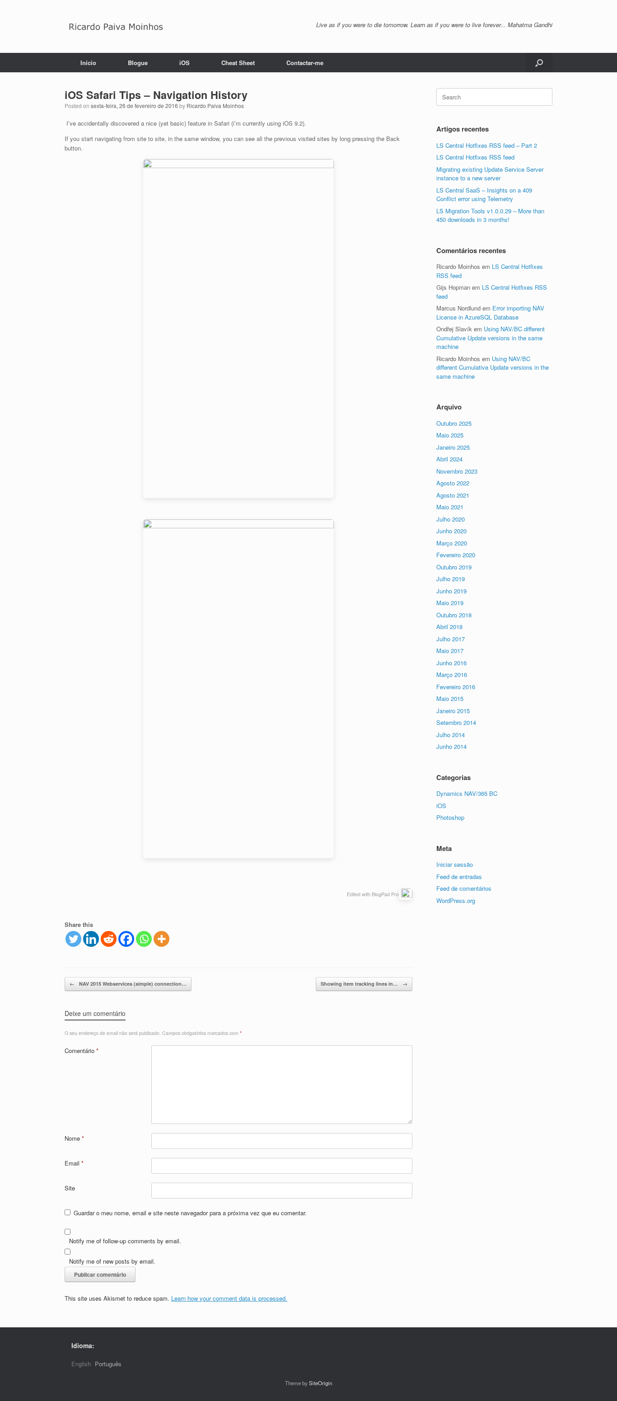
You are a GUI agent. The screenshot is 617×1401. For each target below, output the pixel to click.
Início (88, 62)
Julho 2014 (450, 734)
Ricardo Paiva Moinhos (215, 105)
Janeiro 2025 (453, 447)
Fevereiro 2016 (455, 686)
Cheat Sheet (238, 62)
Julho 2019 (450, 578)
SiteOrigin (320, 1383)
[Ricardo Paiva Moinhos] (116, 26)
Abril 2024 (449, 459)
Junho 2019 (451, 591)
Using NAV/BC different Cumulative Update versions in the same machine (490, 337)
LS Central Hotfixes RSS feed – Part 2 (486, 145)
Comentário (81, 1050)
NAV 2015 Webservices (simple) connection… (128, 983)
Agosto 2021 (452, 495)
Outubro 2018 (454, 615)
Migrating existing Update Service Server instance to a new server (489, 174)
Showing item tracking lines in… (364, 983)
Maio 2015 (449, 698)
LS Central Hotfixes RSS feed (475, 157)
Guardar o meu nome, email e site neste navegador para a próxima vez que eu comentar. (190, 1212)
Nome (74, 1138)
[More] (161, 939)
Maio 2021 (449, 507)
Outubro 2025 (454, 423)
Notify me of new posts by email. (112, 1261)
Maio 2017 (449, 650)
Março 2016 (451, 674)
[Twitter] (73, 939)
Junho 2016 (451, 662)
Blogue (138, 62)
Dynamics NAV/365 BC (466, 793)
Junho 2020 (451, 531)
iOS (184, 62)
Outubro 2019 (454, 567)
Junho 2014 (451, 746)
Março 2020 (451, 543)
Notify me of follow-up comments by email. (125, 1240)
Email (74, 1163)
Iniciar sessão (454, 864)
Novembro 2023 (456, 471)
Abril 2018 (449, 626)
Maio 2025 (449, 435)
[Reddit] (109, 939)
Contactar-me (304, 62)
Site (70, 1188)
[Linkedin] (91, 939)
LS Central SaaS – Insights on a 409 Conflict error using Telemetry (484, 194)
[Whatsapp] (144, 939)
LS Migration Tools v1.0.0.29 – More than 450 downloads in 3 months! (490, 215)
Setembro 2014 (456, 722)
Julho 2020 (450, 519)
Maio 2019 (449, 602)
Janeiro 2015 (453, 710)
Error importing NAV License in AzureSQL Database (490, 312)
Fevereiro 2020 (455, 554)
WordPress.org (455, 900)
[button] (539, 62)
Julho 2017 (450, 639)
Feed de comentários (463, 888)
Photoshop (450, 817)
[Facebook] (126, 939)
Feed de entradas (459, 876)
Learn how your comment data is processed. (229, 1298)
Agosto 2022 (452, 483)
